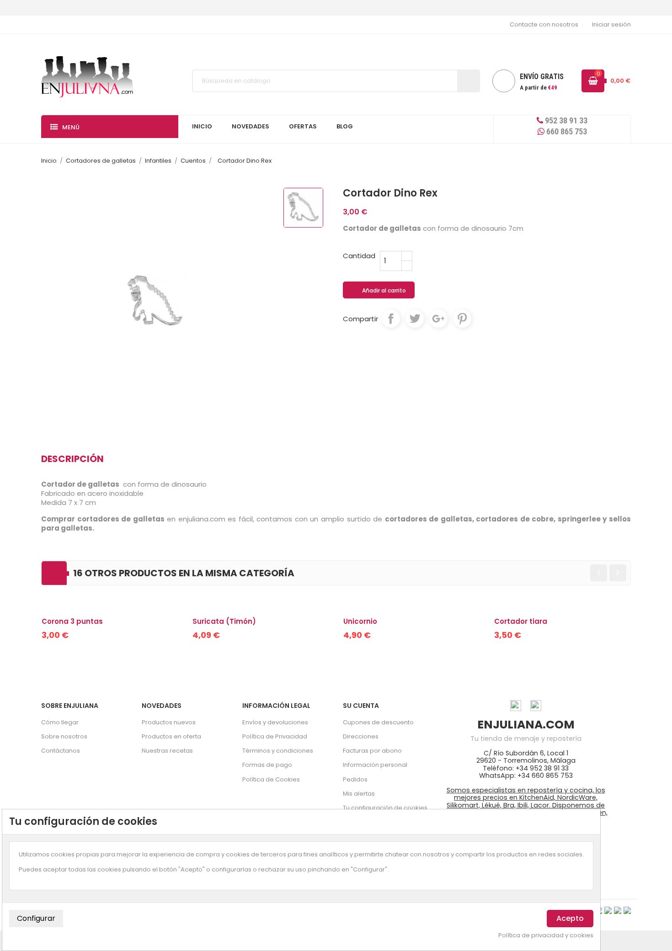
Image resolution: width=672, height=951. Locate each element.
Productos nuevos (169, 722)
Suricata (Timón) (224, 621)
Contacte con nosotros (544, 24)
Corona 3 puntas (72, 621)
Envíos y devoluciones (275, 722)
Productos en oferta (171, 736)
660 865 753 (565, 131)
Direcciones (361, 736)
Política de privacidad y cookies (545, 935)
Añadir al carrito (379, 291)
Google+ (438, 318)
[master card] (608, 910)
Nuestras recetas (167, 750)
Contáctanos (60, 750)
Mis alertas (359, 793)
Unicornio (360, 621)
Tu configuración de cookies (385, 807)
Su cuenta (361, 705)
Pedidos (355, 779)
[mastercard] (627, 910)
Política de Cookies (271, 779)
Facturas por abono (372, 750)
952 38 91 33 (565, 120)
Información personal (375, 764)
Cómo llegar (60, 722)
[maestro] (617, 910)
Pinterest (462, 318)
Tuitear (414, 318)
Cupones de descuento (378, 722)
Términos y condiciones (277, 750)
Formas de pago (267, 764)
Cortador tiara (520, 621)
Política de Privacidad (274, 736)
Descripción (72, 458)
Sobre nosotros (64, 736)
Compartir (391, 318)
